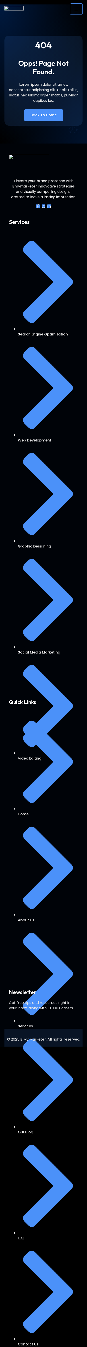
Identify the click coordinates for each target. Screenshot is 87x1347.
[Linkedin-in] (49, 206)
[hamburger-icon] (76, 9)
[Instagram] (43, 206)
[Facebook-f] (38, 206)
